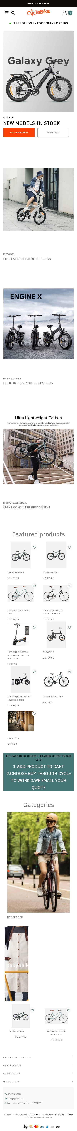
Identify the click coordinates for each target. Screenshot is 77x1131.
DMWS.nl (53, 1114)
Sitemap (69, 1114)
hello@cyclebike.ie (16, 1098)
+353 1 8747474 (14, 1094)
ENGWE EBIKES (53, 132)
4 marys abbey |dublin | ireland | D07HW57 (24, 1103)
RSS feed (61, 1114)
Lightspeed (34, 1114)
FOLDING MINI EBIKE (19, 132)
